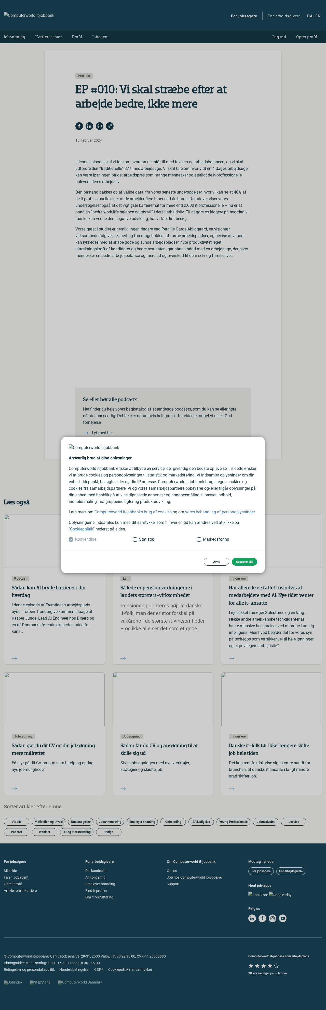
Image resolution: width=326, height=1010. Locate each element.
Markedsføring (216, 539)
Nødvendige (85, 539)
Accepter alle (244, 562)
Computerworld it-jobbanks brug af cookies (133, 512)
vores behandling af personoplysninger (220, 512)
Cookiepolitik (81, 529)
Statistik (146, 539)
